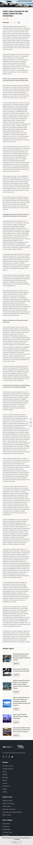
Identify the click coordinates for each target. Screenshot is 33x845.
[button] (8, 22)
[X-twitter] (6, 756)
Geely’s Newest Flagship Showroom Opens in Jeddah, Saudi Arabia (20, 716)
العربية (21, 3)
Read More (16, 663)
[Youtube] (12, 756)
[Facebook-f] (3, 756)
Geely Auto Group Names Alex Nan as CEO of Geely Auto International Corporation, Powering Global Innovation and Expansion (21, 701)
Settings (15, 842)
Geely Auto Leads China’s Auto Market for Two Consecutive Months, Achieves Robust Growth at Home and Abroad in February (21, 684)
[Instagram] (9, 756)
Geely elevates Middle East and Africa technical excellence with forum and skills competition (21, 729)
